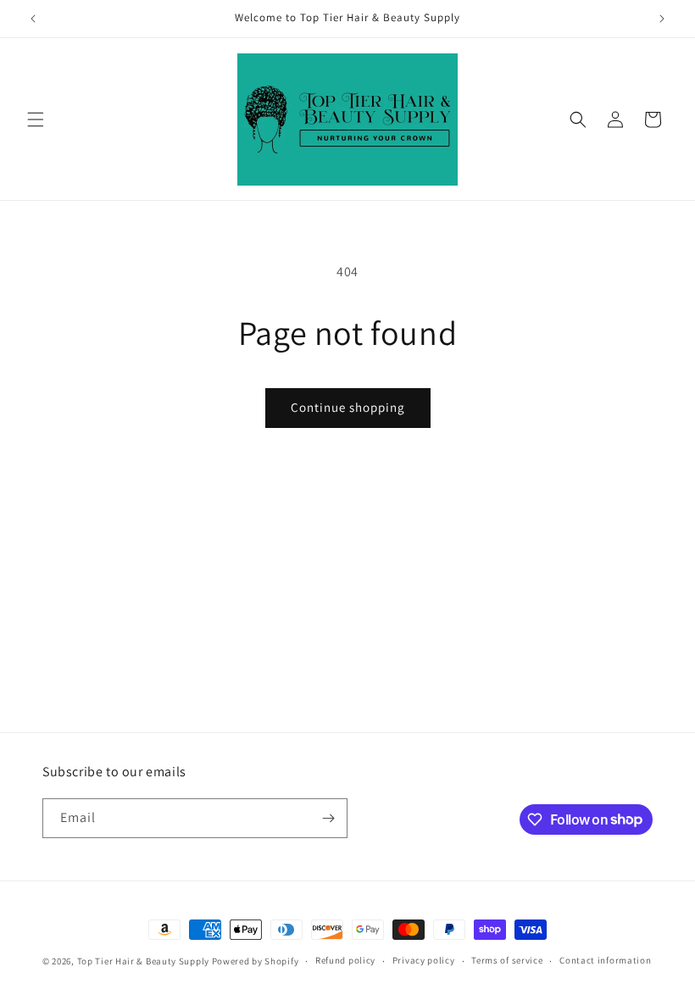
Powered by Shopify (255, 961)
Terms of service (506, 960)
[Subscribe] (328, 818)
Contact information (605, 960)
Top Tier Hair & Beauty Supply (143, 961)
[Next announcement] (662, 18)
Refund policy (345, 960)
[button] (35, 119)
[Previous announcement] (33, 18)
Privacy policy (423, 960)
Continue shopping (348, 407)
